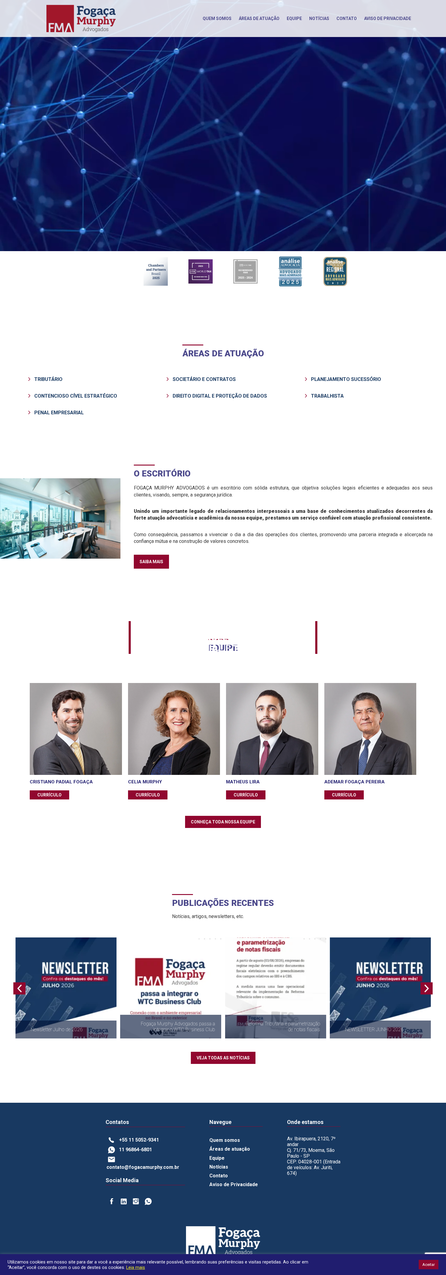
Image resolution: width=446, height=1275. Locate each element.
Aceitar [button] (428, 1264)
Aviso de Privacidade (233, 1184)
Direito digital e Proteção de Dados (220, 396)
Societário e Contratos (204, 379)
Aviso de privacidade (387, 18)
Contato (346, 18)
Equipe (294, 18)
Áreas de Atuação (259, 18)
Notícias (319, 18)
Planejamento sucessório (346, 379)
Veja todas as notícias (223, 1057)
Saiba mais (151, 561)
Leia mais (135, 1267)
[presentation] (19, 988)
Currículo (49, 794)
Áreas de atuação (229, 1149)
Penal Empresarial (59, 412)
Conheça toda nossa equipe (223, 821)
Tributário (48, 379)
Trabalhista (327, 396)
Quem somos (217, 18)
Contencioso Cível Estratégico (75, 396)
